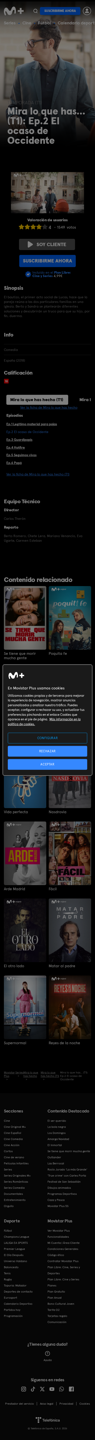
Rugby (8, 1279)
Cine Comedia (13, 1139)
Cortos (8, 1151)
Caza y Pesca (56, 1200)
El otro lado (14, 966)
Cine (26, 22)
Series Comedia (14, 1187)
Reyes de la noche (64, 1043)
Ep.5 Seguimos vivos (21, 455)
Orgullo (9, 1206)
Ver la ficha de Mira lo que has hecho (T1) (37, 474)
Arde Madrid (14, 889)
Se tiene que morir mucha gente (20, 655)
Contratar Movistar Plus (63, 1261)
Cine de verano (14, 1157)
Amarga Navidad (58, 1139)
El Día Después (13, 1255)
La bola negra (57, 1127)
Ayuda (48, 1360)
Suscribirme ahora (60, 11)
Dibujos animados (59, 1187)
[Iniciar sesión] (87, 11)
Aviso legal (46, 1403)
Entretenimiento (15, 1200)
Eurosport (10, 1297)
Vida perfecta (16, 812)
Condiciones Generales (63, 1249)
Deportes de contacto (18, 1291)
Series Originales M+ (17, 1175)
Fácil (53, 889)
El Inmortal (55, 1145)
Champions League (16, 1236)
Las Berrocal (56, 1163)
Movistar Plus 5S (58, 1206)
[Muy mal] (21, 226)
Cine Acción (11, 1145)
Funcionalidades (58, 1236)
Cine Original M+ (15, 1127)
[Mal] (27, 226)
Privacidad (66, 1403)
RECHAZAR (47, 751)
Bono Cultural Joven (61, 1303)
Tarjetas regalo (57, 1316)
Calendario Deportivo (18, 1303)
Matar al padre (62, 966)
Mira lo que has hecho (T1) (36, 399)
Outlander (54, 1157)
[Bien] (39, 226)
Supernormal (15, 1043)
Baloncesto (11, 1267)
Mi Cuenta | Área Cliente (64, 1243)
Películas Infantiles (16, 1163)
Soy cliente (51, 244)
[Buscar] (35, 11)
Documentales (13, 1194)
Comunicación (57, 1322)
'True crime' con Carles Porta (67, 1175)
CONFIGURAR (47, 738)
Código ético (56, 1255)
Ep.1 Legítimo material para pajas (31, 424)
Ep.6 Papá (14, 463)
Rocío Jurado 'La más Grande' (67, 1169)
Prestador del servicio (19, 1403)
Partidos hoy (12, 1310)
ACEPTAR (47, 764)
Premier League (14, 1249)
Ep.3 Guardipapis (19, 440)
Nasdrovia (57, 812)
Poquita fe (58, 653)
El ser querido (57, 1120)
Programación (13, 1316)
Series (10, 22)
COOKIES (84, 1403)
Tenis (7, 1273)
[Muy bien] (45, 226)
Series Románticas (16, 1181)
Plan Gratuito (56, 1291)
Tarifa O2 (54, 1310)
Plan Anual (55, 1297)
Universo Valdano (15, 1261)
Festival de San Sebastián (64, 1181)
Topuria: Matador (15, 1285)
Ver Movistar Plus (59, 1230)
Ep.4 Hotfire (15, 447)
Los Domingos (57, 1133)
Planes (52, 1285)
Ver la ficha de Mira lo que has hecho (48, 407)
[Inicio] (14, 11)
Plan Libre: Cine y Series (63, 1279)
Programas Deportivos (62, 1194)
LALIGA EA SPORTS (16, 1243)
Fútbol (44, 22)
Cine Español (12, 1133)
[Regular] (33, 226)
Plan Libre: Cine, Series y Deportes (64, 1270)
